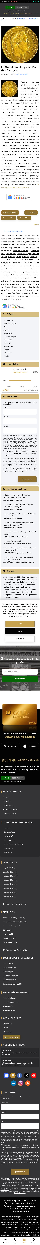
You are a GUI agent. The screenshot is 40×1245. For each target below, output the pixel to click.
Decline (20, 631)
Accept (20, 624)
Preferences (20, 639)
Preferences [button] (26, 616)
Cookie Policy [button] (10, 613)
